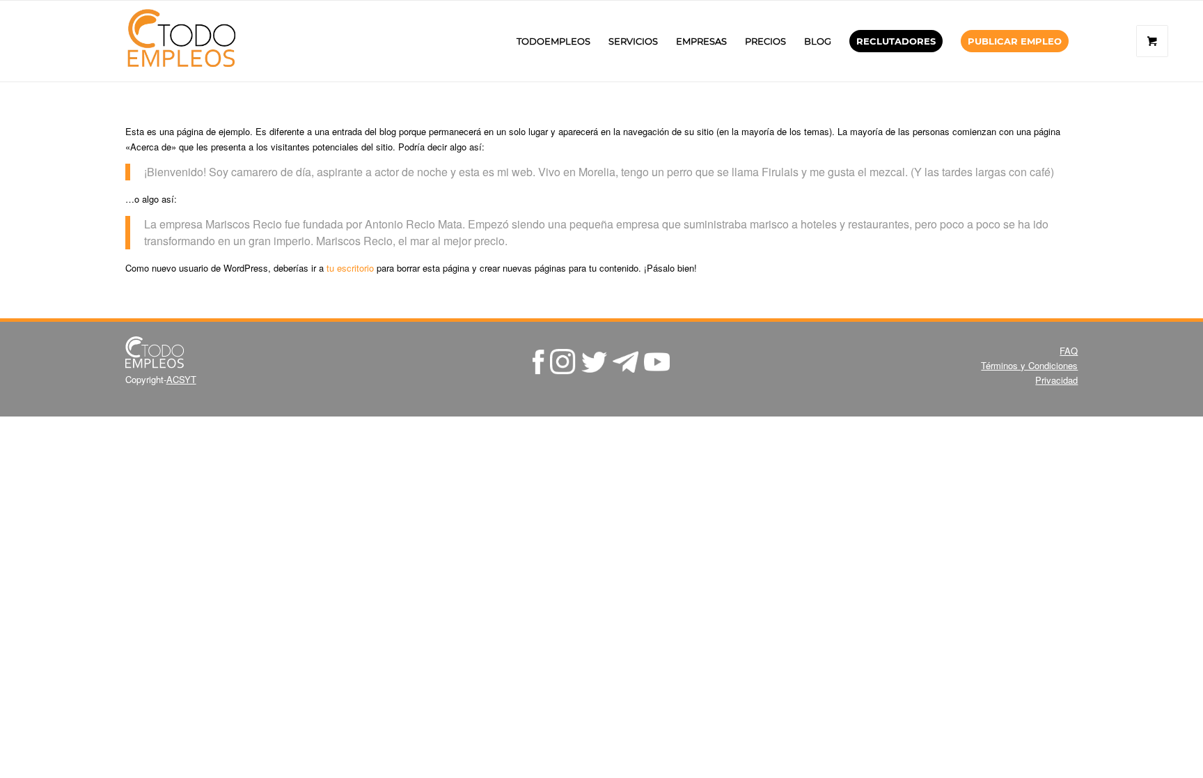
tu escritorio (350, 267)
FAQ (1069, 350)
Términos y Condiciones (1029, 365)
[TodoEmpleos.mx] (195, 41)
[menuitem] (553, 41)
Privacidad (1056, 380)
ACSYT (181, 379)
